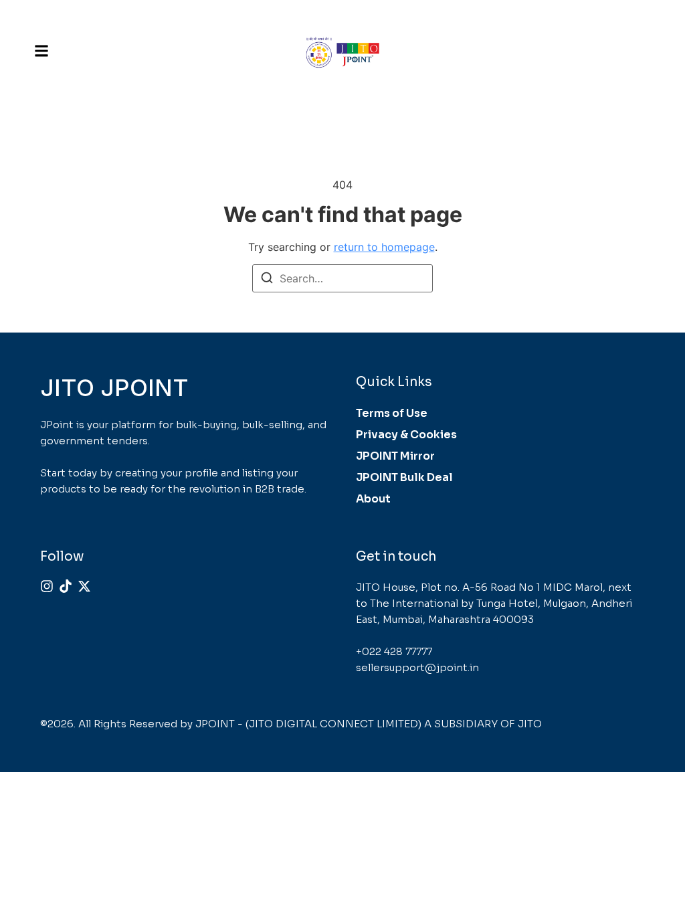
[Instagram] (47, 586)
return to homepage (384, 247)
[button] (41, 51)
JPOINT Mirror (395, 456)
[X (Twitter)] (84, 586)
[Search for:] (342, 278)
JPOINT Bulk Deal (404, 477)
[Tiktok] (65, 586)
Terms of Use (391, 413)
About (373, 499)
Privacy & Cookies (406, 435)
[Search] (267, 280)
